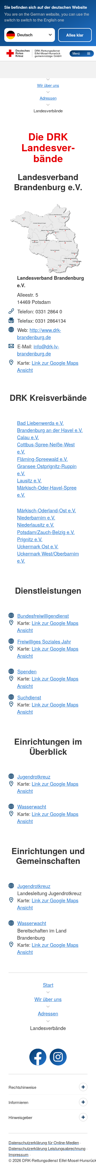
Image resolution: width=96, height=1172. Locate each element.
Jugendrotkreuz (33, 776)
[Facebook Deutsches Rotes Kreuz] (37, 1057)
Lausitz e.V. (29, 480)
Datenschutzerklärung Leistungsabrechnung (47, 1148)
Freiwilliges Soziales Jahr (44, 641)
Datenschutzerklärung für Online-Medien (44, 1142)
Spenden (27, 671)
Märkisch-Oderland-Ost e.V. (46, 510)
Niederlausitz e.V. (35, 524)
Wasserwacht (31, 806)
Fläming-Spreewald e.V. (42, 458)
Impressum (19, 1154)
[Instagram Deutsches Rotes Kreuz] (58, 1057)
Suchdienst (29, 697)
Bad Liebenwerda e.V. (40, 422)
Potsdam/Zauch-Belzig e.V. (46, 532)
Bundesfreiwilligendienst (43, 615)
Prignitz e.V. (29, 539)
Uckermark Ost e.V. (37, 546)
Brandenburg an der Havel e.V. (50, 430)
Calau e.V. (28, 437)
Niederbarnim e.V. (36, 517)
